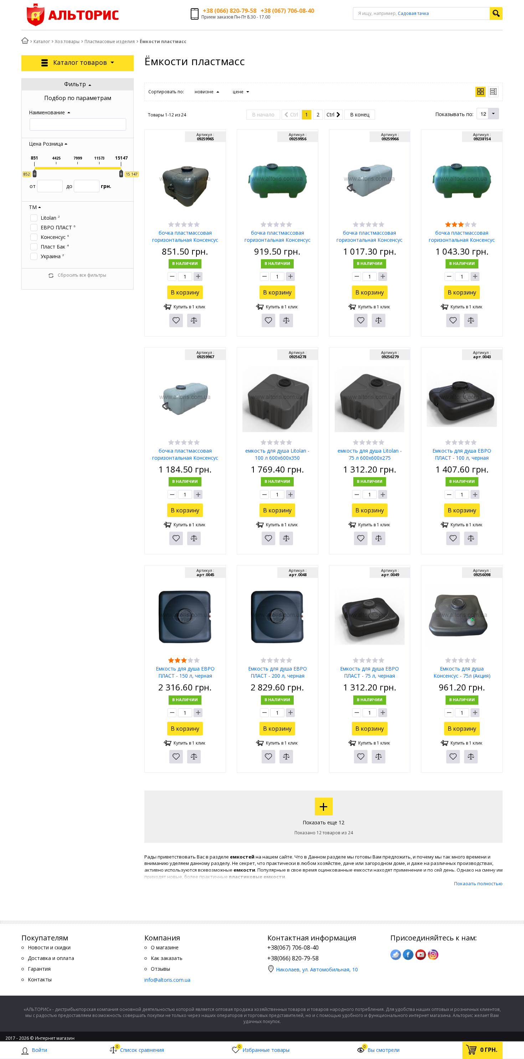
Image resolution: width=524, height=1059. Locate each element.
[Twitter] (395, 954)
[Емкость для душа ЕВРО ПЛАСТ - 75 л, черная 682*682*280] (370, 616)
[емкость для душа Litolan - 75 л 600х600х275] (370, 398)
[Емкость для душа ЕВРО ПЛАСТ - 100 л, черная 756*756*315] (462, 398)
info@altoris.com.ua (167, 979)
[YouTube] (420, 954)
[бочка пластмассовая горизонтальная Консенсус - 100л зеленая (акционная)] (277, 180)
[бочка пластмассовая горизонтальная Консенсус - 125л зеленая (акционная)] (462, 180)
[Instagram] (433, 954)
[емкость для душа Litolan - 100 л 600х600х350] (277, 398)
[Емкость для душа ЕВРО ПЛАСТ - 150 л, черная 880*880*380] (185, 616)
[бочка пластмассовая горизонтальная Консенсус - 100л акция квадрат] (185, 180)
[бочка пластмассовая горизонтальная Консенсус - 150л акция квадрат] (185, 398)
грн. (88, 186)
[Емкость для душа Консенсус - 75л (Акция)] (462, 616)
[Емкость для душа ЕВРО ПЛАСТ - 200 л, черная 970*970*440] (277, 616)
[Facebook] (408, 954)
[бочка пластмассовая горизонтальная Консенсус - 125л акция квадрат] (370, 180)
